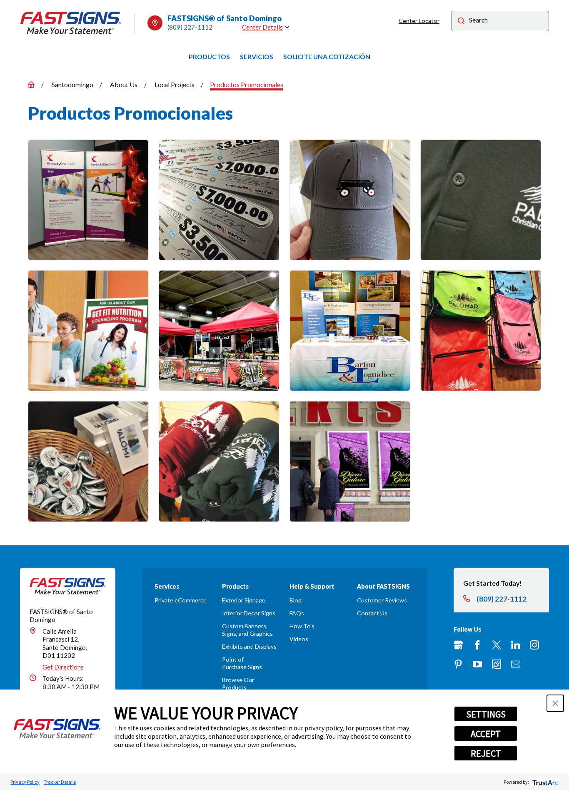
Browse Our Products (238, 683)
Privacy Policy (25, 782)
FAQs (296, 613)
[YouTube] (477, 664)
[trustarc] (544, 782)
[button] (555, 703)
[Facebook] (477, 645)
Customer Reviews (382, 600)
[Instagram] (534, 645)
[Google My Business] (458, 645)
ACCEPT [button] (486, 734)
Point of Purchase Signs (242, 663)
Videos (298, 638)
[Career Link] (496, 664)
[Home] (71, 23)
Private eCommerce (181, 600)
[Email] (515, 664)
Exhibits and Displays (249, 646)
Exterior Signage (243, 600)
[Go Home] (31, 84)
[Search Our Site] (461, 22)
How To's (301, 625)
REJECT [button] (486, 753)
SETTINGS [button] (486, 714)
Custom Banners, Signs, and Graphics (247, 629)
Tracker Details (60, 782)
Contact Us (372, 613)
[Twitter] (496, 645)
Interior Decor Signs (248, 613)
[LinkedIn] (515, 645)
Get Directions (63, 667)
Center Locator (419, 20)
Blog (295, 600)
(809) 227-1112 (189, 27)
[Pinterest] (458, 664)
